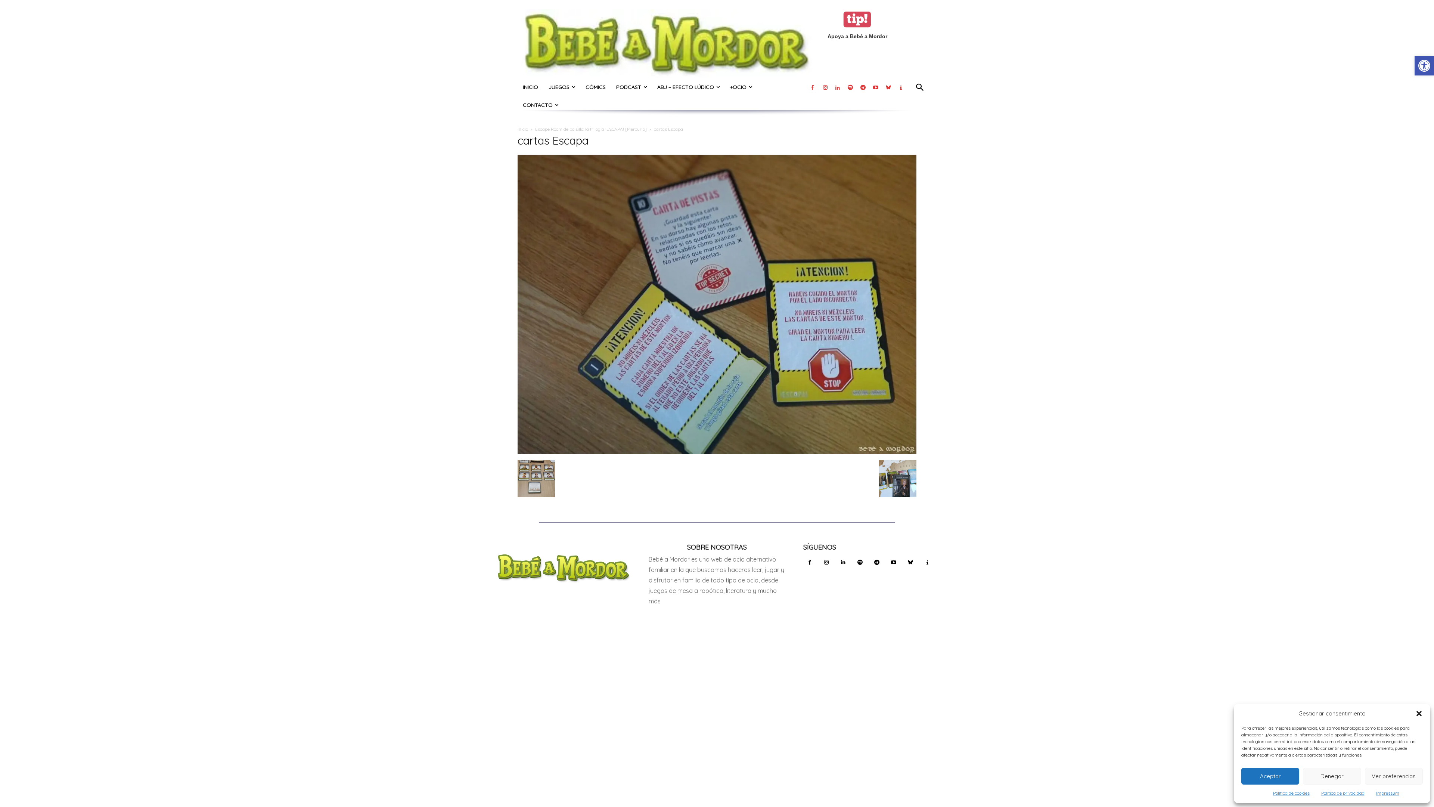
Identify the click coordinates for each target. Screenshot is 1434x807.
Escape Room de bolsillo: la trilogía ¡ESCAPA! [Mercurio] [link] (591, 129)
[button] (1419, 713)
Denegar (1332, 776)
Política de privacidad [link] (1343, 793)
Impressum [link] (1387, 793)
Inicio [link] (523, 129)
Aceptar (1270, 776)
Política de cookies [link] (1291, 793)
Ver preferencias (1394, 776)
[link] (1424, 65)
